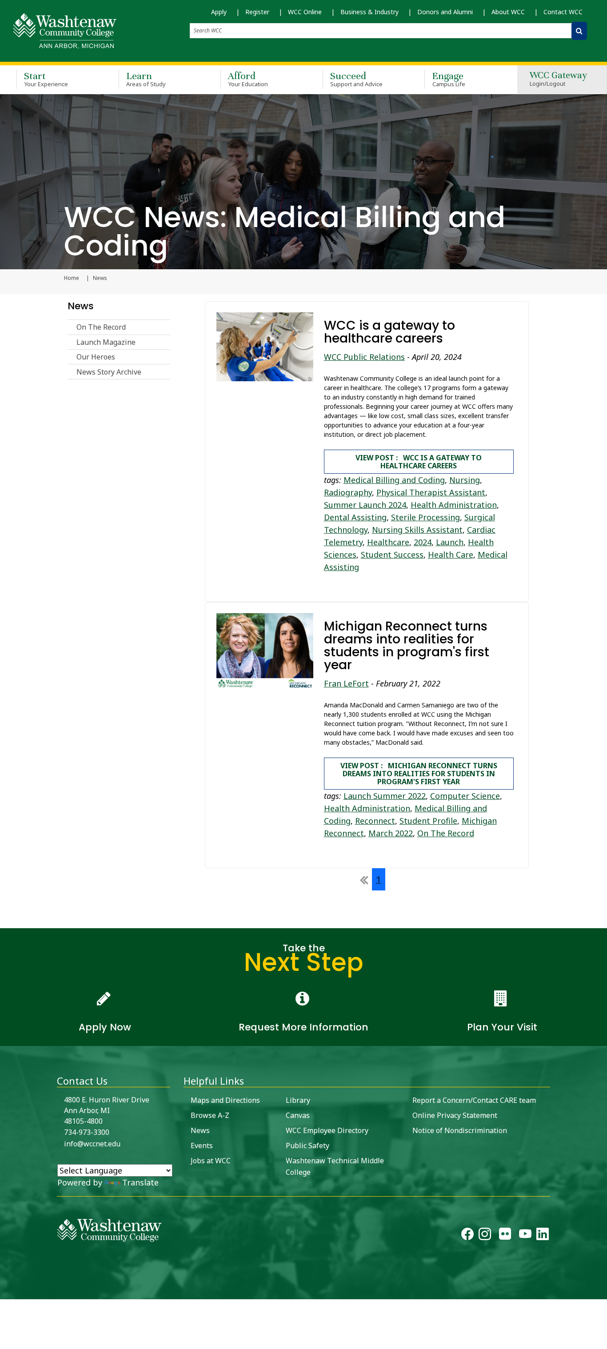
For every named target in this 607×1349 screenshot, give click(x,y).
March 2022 (390, 833)
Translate (140, 1182)
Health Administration (454, 504)
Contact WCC (563, 12)
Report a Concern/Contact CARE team (474, 1100)
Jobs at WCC (211, 1160)
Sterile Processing (425, 517)
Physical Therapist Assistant (430, 492)
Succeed (356, 79)
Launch (449, 542)
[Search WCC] (579, 31)
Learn (146, 79)
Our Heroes (95, 357)
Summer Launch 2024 (365, 504)
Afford (248, 79)
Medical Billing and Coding (394, 480)
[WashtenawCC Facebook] (467, 1235)
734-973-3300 (86, 1132)
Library (298, 1100)
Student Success (392, 554)
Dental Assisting (355, 517)
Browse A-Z (210, 1115)
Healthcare (388, 542)
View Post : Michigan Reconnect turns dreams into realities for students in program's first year (418, 773)
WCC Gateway (558, 79)
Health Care (450, 554)
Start (46, 79)
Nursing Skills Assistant (417, 529)
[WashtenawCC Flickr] (505, 1235)
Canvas (298, 1115)
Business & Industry (369, 12)
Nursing (464, 480)
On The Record (101, 327)
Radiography (348, 492)
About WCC (508, 12)
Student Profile (428, 820)
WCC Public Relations (364, 356)
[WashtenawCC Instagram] (484, 1235)
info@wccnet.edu (92, 1144)
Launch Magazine (106, 342)
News (81, 306)
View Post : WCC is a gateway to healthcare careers (418, 462)
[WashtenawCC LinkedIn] (542, 1235)
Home (71, 278)
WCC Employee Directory (327, 1130)
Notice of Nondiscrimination (459, 1130)
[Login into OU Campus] (5, 1291)
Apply (219, 12)
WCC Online (305, 12)
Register (257, 12)
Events (202, 1145)
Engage (448, 79)
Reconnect (375, 820)
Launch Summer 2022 (384, 795)
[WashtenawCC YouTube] (525, 1235)
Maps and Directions (225, 1100)
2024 (422, 542)
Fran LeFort (346, 683)
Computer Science (465, 795)
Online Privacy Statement (454, 1115)
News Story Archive (108, 372)
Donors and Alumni (445, 12)
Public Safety (307, 1145)
